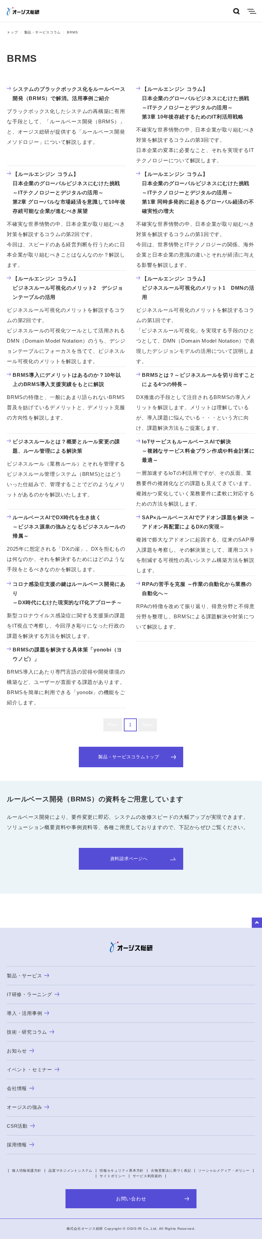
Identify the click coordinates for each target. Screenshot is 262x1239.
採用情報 (17, 1144)
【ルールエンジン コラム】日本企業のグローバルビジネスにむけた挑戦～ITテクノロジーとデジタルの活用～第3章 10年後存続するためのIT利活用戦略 (195, 103)
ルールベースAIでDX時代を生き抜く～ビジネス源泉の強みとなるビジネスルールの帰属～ (69, 526)
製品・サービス (24, 975)
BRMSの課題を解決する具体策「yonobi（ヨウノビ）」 (67, 654)
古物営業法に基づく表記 (171, 1170)
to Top (257, 923)
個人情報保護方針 (26, 1170)
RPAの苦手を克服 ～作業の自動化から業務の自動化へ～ (197, 588)
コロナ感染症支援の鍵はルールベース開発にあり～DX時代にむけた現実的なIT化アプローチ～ (69, 593)
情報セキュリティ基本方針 (122, 1170)
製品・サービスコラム (42, 32)
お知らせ (17, 1051)
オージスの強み (24, 1107)
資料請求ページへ (129, 858)
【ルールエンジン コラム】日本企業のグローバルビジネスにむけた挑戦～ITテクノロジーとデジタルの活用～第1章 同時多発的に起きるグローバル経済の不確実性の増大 (198, 192)
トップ (12, 32)
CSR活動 (17, 1126)
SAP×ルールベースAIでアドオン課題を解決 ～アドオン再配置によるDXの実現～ (198, 521)
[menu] (252, 11)
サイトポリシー (112, 1176)
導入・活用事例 (24, 1013)
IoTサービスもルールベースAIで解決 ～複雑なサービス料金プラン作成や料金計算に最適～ (198, 451)
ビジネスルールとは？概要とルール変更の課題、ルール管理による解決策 (66, 446)
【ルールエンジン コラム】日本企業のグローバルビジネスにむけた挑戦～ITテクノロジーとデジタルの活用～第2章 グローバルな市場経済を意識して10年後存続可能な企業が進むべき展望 (69, 192)
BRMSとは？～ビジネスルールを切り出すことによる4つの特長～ (198, 379)
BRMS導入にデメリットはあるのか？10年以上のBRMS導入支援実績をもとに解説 (67, 379)
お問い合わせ (131, 1198)
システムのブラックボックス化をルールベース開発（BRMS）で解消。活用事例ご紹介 (69, 93)
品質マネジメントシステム (70, 1170)
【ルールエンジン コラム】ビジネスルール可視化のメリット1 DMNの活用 (198, 288)
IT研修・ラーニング (29, 994)
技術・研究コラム (27, 1032)
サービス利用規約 (147, 1176)
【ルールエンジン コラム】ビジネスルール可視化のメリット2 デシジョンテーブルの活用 (68, 288)
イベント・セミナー (29, 1069)
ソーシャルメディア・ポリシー (224, 1170)
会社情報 (17, 1088)
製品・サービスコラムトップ (128, 756)
